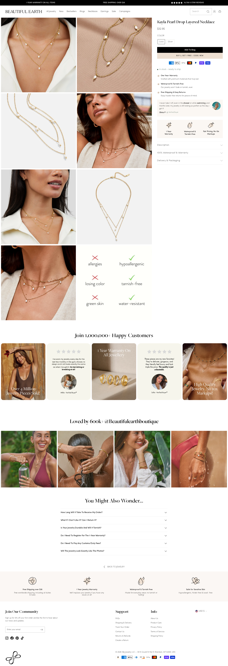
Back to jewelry (116, 567)
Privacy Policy (156, 627)
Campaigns (124, 11)
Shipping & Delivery (123, 623)
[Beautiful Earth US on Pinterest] (17, 638)
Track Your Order (122, 627)
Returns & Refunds (122, 636)
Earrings (105, 11)
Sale (114, 11)
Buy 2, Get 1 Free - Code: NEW (189, 55)
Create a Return (122, 640)
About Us (154, 618)
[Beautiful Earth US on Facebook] (12, 638)
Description (163, 145)
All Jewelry (51, 11)
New (61, 11)
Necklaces (93, 11)
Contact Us (119, 632)
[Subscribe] (41, 629)
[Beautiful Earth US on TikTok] (22, 638)
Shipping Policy (157, 636)
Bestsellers (72, 11)
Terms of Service (157, 632)
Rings (82, 11)
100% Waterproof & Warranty (172, 153)
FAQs (117, 618)
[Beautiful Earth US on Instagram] (6, 638)
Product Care (156, 623)
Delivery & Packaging (168, 161)
